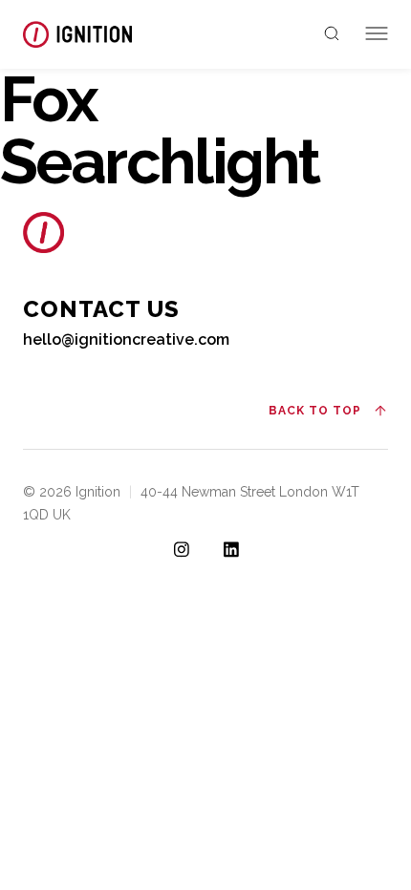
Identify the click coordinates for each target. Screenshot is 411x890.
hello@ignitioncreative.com (126, 339)
